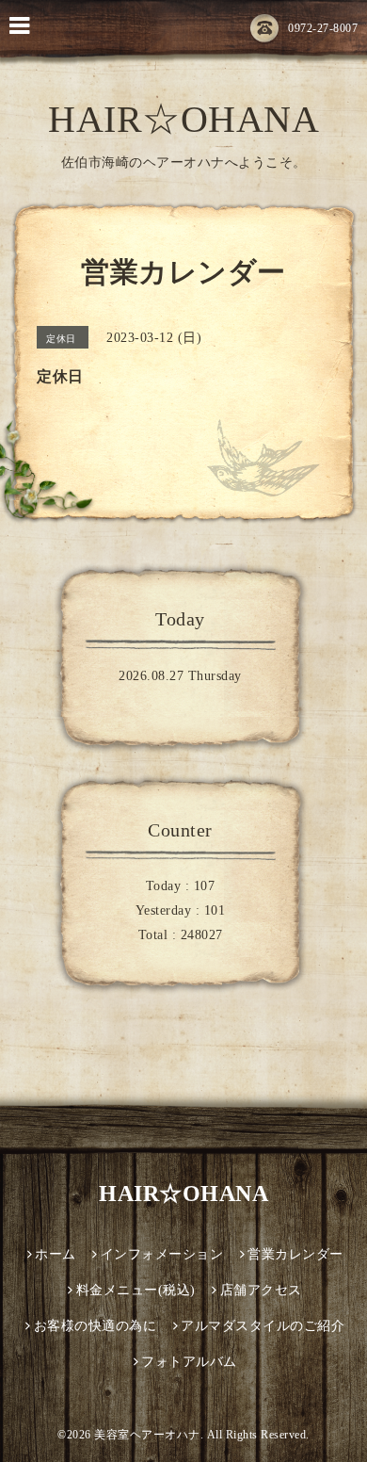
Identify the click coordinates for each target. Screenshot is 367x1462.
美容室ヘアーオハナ (147, 1434)
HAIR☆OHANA (183, 119)
